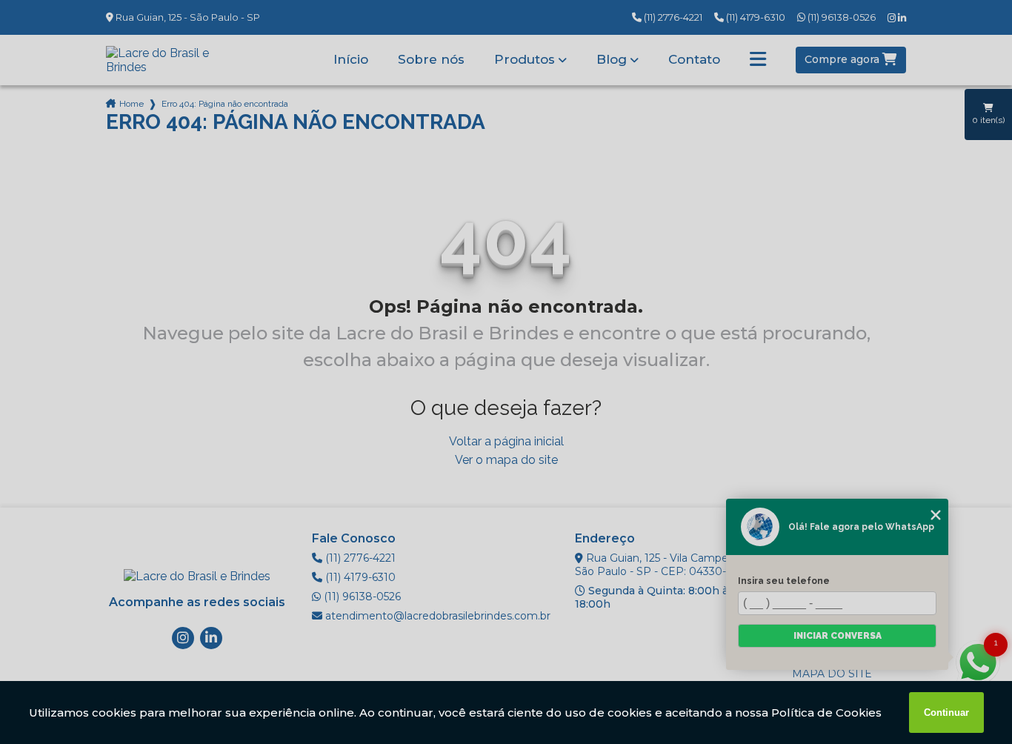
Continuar (946, 712)
